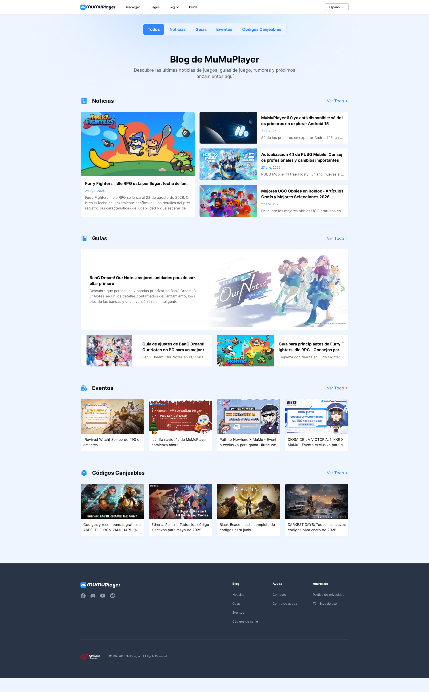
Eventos (224, 29)
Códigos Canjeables (261, 29)
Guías (201, 29)
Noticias (178, 29)
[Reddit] (112, 595)
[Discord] (93, 595)
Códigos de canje (245, 621)
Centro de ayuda (285, 603)
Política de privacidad (329, 594)
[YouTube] (102, 595)
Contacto (279, 594)
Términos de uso (325, 603)
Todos (154, 29)
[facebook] (83, 595)
